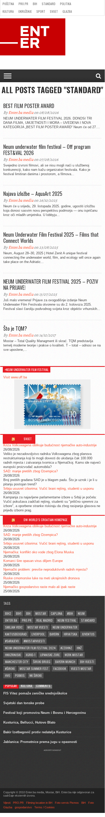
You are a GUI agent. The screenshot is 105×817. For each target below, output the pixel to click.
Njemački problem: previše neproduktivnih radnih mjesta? (45, 569)
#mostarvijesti (34, 641)
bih (28, 613)
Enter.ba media (20, 112)
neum (81, 613)
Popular (11, 685)
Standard (48, 4)
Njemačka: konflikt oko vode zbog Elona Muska (38, 552)
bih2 (8, 613)
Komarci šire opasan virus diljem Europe (33, 561)
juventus (88, 634)
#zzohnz (66, 648)
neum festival (66, 620)
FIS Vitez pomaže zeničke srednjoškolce (35, 693)
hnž (79, 648)
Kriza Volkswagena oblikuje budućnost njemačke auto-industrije (50, 445)
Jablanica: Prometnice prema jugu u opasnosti (40, 742)
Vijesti (6, 802)
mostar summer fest (34, 668)
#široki (10, 668)
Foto (91, 802)
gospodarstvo (23, 807)
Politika (65, 4)
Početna (8, 4)
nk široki (35, 675)
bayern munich (65, 661)
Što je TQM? (15, 328)
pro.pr (27, 620)
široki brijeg (41, 661)
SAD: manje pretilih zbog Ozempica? (30, 471)
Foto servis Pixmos (67, 802)
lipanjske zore (50, 655)
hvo (7, 675)
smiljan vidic (14, 627)
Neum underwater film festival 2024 (30, 648)
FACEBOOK (59, 668)
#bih (70, 613)
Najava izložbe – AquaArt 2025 (32, 193)
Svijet (54, 11)
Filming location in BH (39, 802)
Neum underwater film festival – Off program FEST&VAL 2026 (47, 149)
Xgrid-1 (30, 655)
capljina (56, 613)
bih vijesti (87, 661)
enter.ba (11, 620)
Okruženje (25, 11)
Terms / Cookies (44, 807)
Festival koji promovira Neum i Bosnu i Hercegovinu (44, 713)
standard (88, 620)
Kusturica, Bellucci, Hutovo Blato (29, 722)
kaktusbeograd (16, 634)
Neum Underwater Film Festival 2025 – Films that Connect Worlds (51, 237)
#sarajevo (12, 641)
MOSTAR (40, 613)
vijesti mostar (81, 668)
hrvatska (70, 634)
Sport (40, 11)
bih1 (18, 613)
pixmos (20, 675)
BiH (35, 4)
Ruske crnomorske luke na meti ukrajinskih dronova (41, 578)
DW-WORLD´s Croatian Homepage (45, 520)
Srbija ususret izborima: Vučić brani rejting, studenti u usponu (48, 488)
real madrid (44, 620)
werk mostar (74, 655)
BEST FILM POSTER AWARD (28, 106)
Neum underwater (65, 627)
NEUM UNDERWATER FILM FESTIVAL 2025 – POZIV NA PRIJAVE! (50, 284)
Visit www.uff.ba (15, 377)
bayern (54, 634)
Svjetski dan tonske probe (23, 703)
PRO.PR (23, 4)
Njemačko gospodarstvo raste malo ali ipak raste (39, 587)
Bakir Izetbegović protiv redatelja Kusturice (37, 732)
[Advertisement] (52, 764)
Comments (43, 685)
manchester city (16, 661)
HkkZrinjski (13, 655)
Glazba (67, 11)
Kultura (8, 11)
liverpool (38, 634)
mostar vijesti (37, 627)
